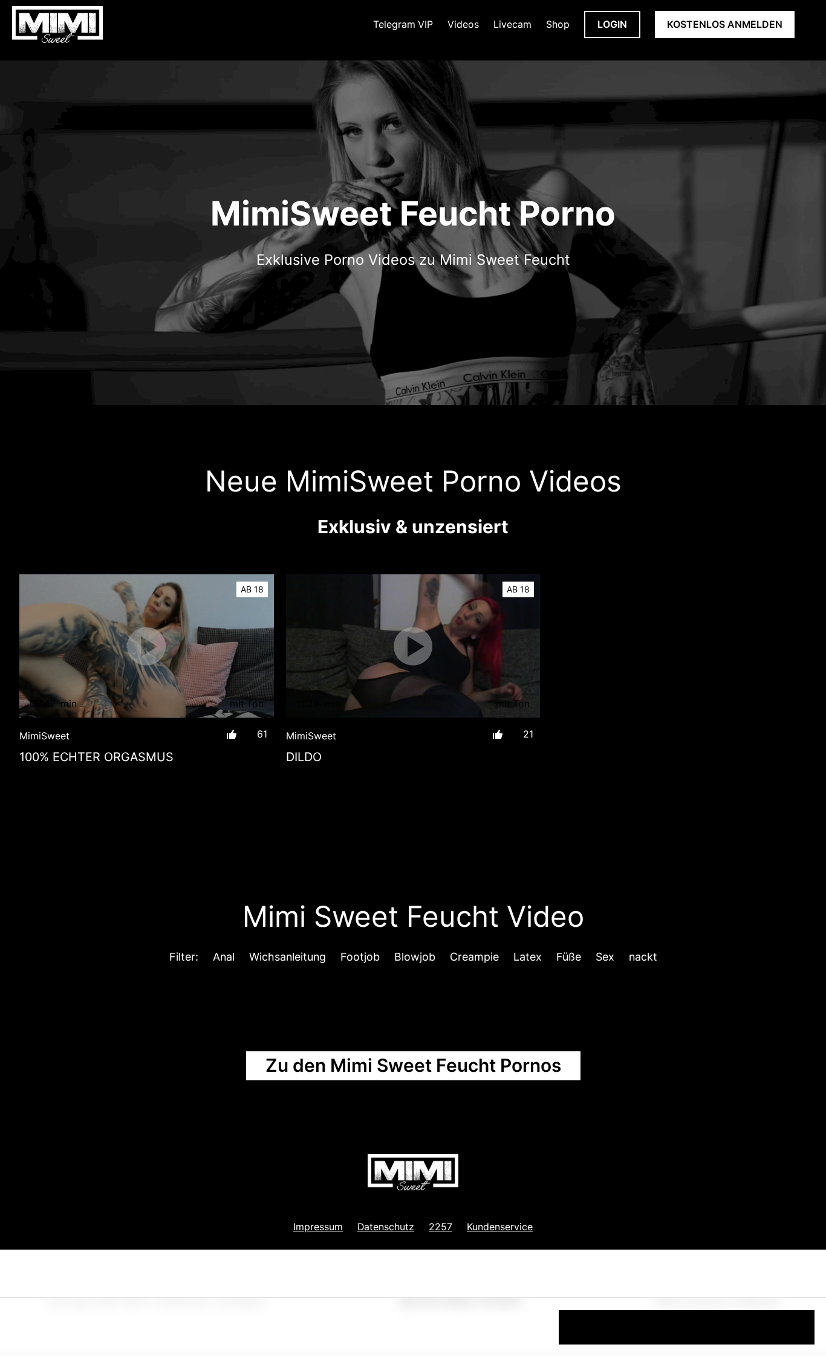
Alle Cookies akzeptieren (686, 1326)
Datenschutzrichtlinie (83, 1332)
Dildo (304, 757)
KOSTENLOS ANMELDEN (724, 24)
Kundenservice (500, 1227)
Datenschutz (385, 1227)
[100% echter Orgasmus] (146, 646)
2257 (440, 1227)
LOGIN (612, 24)
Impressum (318, 1227)
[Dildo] (413, 646)
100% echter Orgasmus (96, 757)
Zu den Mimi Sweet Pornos (413, 1065)
